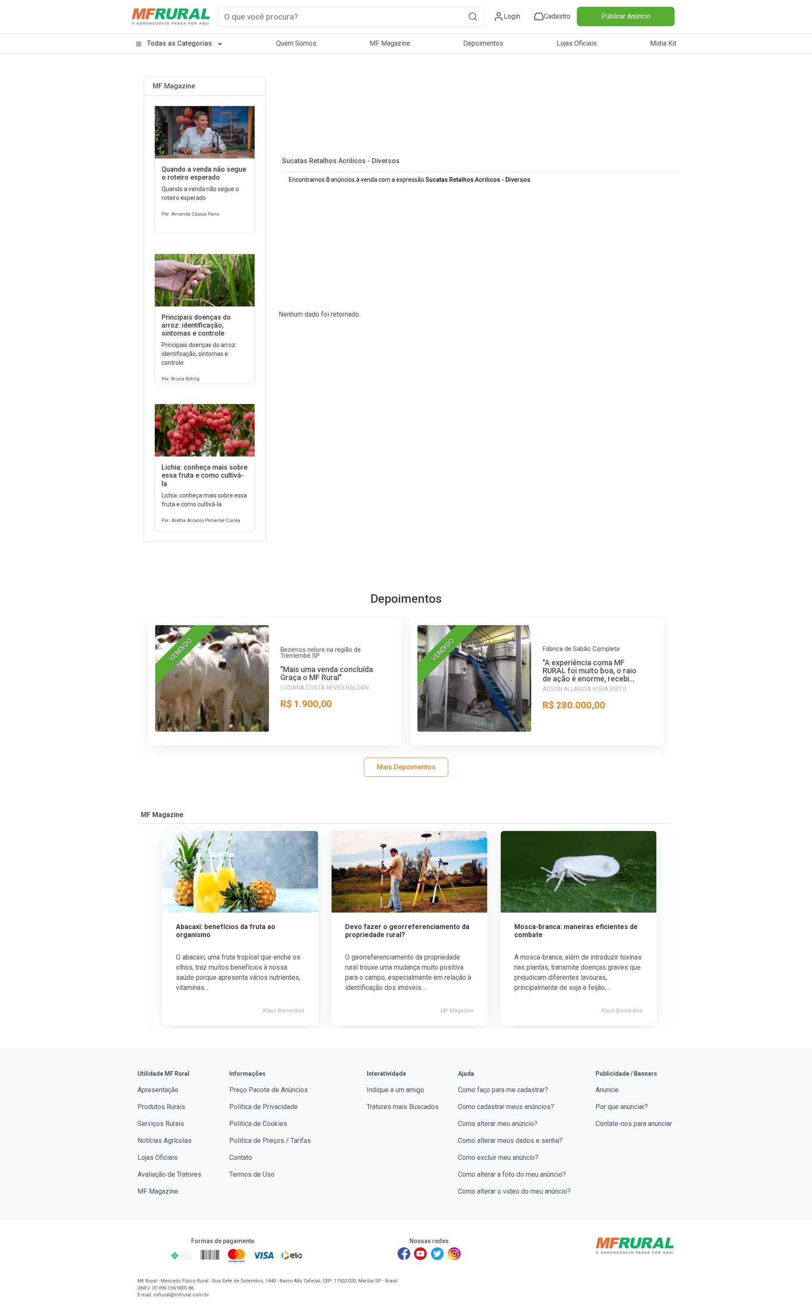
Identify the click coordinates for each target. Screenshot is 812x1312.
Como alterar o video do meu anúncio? (514, 1191)
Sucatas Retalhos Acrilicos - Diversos (341, 161)
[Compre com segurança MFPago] (151, 1255)
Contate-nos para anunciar (633, 1124)
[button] (472, 16)
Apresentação (157, 1090)
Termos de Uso (251, 1174)
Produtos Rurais (161, 1107)
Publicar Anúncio (625, 16)
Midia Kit (663, 43)
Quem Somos (296, 43)
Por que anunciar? (621, 1107)
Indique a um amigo (395, 1090)
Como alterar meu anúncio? (498, 1124)
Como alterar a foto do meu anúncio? (512, 1174)
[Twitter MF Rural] (437, 1253)
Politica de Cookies (258, 1124)
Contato (240, 1157)
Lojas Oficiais (577, 43)
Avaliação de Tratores (169, 1174)
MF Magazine (390, 43)
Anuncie (607, 1090)
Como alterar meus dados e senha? (510, 1141)
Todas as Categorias (179, 43)
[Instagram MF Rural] (454, 1253)
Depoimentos (483, 43)
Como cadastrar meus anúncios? (506, 1107)
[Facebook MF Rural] (403, 1253)
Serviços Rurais (160, 1124)
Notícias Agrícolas (164, 1141)
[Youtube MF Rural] (420, 1253)
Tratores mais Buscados (403, 1107)
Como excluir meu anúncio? (498, 1157)
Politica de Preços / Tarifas (270, 1141)
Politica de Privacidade (263, 1107)
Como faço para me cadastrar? (503, 1090)
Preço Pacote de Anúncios (268, 1090)
